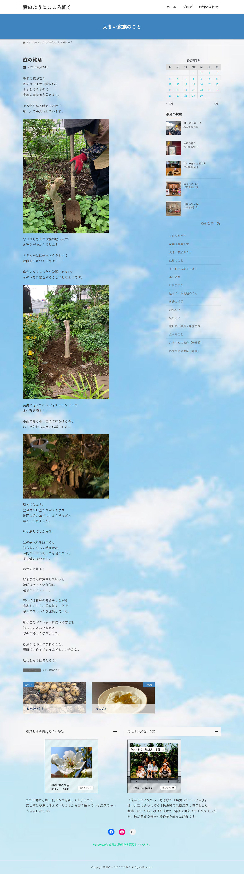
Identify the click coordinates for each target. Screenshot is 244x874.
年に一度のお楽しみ (194, 163)
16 (201, 84)
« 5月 (169, 103)
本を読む (174, 277)
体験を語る (189, 143)
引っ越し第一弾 (192, 123)
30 (201, 95)
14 (186, 84)
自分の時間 (176, 301)
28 (185, 95)
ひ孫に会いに (190, 204)
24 (209, 90)
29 (193, 95)
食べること (176, 334)
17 (209, 84)
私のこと (174, 318)
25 (217, 90)
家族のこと (176, 260)
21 (186, 90)
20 (177, 90)
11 (217, 78)
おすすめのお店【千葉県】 (186, 342)
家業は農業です (179, 244)
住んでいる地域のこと (183, 293)
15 (193, 84)
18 (217, 84)
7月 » (217, 103)
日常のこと (176, 285)
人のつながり (177, 236)
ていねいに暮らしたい (183, 269)
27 (178, 95)
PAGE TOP (235, 844)
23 (201, 90)
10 (209, 78)
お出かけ (174, 310)
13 (178, 84)
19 (170, 90)
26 (170, 95)
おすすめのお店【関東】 (184, 351)
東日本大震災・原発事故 (184, 326)
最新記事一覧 (210, 223)
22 (193, 90)
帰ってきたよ (190, 183)
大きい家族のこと (51, 670)
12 (170, 84)
